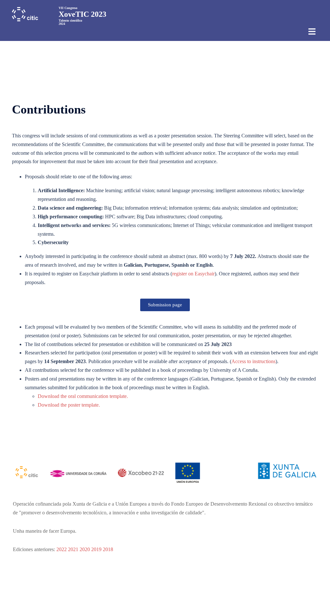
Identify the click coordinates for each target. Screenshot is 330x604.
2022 (61, 549)
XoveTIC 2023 (82, 14)
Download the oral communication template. (83, 396)
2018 (108, 549)
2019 (96, 549)
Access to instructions (253, 361)
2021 (73, 549)
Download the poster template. (69, 405)
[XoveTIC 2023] (25, 13)
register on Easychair (193, 273)
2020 (85, 549)
